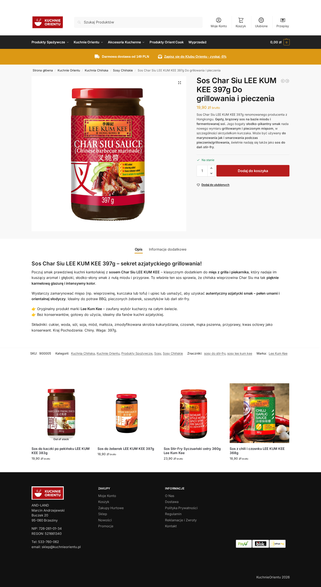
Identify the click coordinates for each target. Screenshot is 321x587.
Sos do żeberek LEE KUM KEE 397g (126, 449)
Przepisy (282, 26)
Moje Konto (219, 26)
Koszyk (241, 26)
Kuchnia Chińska (96, 70)
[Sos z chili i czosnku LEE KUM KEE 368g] (259, 413)
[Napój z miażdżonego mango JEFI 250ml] (283, 81)
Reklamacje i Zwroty (181, 520)
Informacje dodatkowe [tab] (167, 249)
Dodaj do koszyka (253, 171)
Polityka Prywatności (181, 508)
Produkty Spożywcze (136, 353)
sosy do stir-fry (214, 353)
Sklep (102, 514)
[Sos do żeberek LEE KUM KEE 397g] (127, 413)
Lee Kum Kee (278, 353)
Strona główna (43, 70)
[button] (279, 42)
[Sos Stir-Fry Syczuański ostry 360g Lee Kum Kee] (193, 413)
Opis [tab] (139, 249)
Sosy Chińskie (123, 70)
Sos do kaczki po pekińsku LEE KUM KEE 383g (61, 451)
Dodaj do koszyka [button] (127, 463)
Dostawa (171, 502)
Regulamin (173, 514)
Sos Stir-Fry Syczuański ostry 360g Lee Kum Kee (192, 451)
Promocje (105, 526)
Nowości (105, 520)
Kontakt (171, 526)
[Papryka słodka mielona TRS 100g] (287, 81)
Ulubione (261, 26)
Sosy (157, 353)
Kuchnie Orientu (69, 70)
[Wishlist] (84, 390)
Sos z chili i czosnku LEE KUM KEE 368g (257, 451)
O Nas (169, 496)
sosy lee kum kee (239, 353)
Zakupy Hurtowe (111, 508)
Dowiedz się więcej (61, 468)
